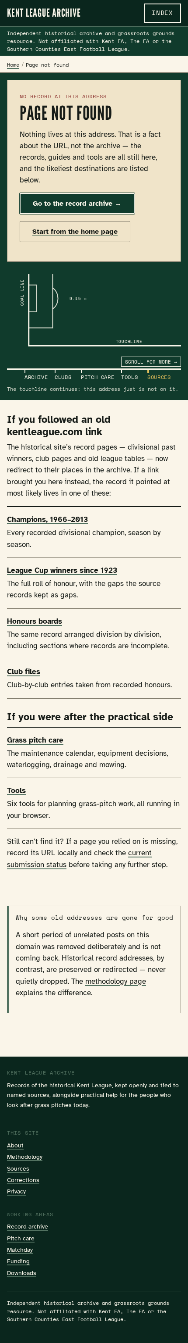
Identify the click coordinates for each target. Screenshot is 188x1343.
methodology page (115, 981)
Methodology (24, 1157)
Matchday (20, 1250)
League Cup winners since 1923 (62, 570)
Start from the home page (75, 231)
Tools (16, 790)
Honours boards (34, 621)
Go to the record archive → (77, 203)
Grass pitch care (35, 740)
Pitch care (21, 1238)
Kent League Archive (43, 13)
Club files (23, 671)
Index (162, 12)
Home (13, 65)
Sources (18, 1168)
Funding (18, 1261)
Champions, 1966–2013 (47, 519)
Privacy (16, 1191)
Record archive (27, 1226)
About (15, 1145)
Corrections (23, 1180)
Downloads (21, 1273)
